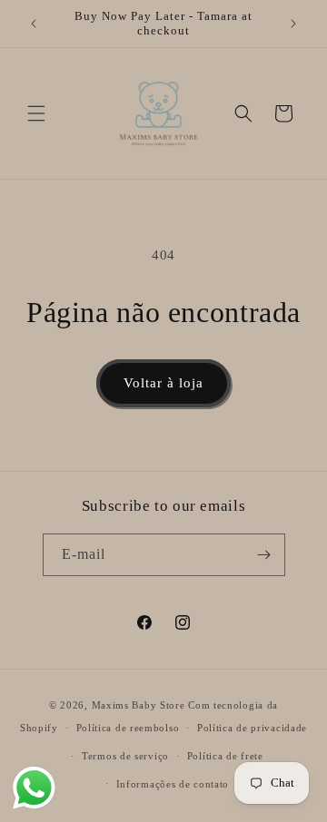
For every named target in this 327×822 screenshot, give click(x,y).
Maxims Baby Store (138, 705)
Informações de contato (172, 783)
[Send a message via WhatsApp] (34, 788)
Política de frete (225, 755)
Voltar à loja (163, 383)
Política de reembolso (128, 727)
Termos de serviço (125, 755)
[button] (36, 113)
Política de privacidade (252, 727)
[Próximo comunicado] (293, 24)
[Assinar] (264, 554)
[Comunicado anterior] (34, 24)
